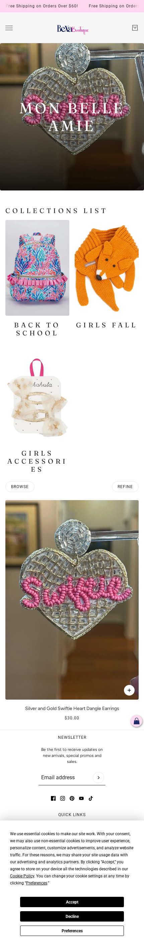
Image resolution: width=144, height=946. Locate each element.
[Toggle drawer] (9, 28)
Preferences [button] (36, 883)
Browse (20, 486)
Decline (72, 916)
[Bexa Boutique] (72, 28)
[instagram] (62, 798)
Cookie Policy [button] (22, 876)
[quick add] (129, 690)
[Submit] (98, 777)
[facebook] (53, 798)
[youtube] (81, 798)
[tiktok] (90, 798)
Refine (125, 486)
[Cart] (135, 27)
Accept (72, 902)
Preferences (72, 931)
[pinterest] (72, 798)
